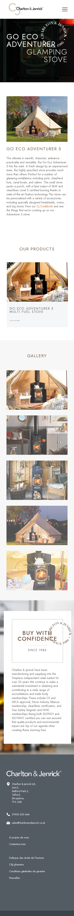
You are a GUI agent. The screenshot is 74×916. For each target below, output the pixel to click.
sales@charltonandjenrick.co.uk (28, 823)
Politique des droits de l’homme (26, 858)
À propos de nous (19, 837)
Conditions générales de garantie (27, 871)
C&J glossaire (16, 864)
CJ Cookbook (45, 206)
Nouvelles (14, 878)
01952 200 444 (20, 814)
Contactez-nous (17, 844)
